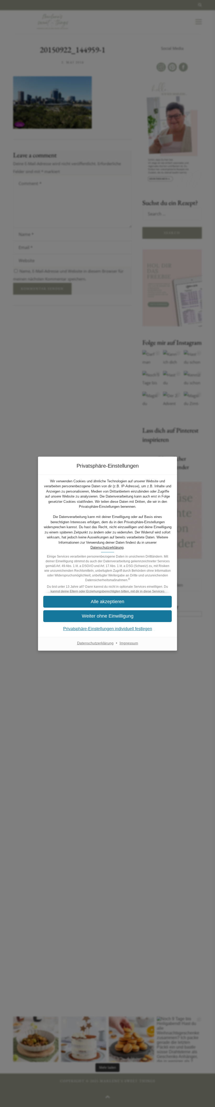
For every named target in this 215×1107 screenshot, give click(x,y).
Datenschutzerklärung (106, 547)
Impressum (129, 643)
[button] (107, 602)
